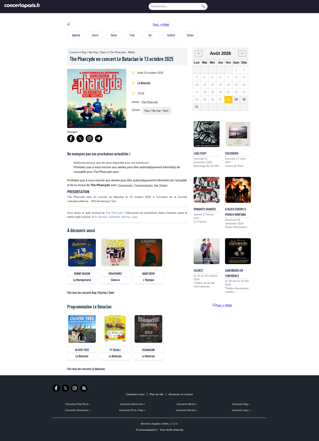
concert (74, 52)
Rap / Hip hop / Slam (94, 52)
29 (236, 99)
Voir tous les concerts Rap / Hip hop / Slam (90, 292)
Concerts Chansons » (77, 410)
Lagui (134, 216)
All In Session (99, 216)
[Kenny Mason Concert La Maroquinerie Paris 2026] (82, 252)
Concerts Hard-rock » (132, 404)
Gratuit (171, 35)
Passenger (231, 153)
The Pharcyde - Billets (122, 52)
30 (244, 99)
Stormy (126, 216)
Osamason (148, 350)
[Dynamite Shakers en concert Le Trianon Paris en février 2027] (206, 190)
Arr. (150, 35)
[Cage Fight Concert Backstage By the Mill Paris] (206, 134)
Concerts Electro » (187, 410)
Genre (95, 35)
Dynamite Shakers (205, 209)
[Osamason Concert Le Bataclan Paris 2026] (148, 329)
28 (228, 99)
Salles (190, 35)
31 (196, 106)
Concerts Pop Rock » (78, 404)
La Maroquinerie (82, 280)
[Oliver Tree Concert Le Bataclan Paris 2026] (82, 329)
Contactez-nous (135, 394)
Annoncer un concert (181, 394)
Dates (114, 35)
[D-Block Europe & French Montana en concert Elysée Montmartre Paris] (238, 190)
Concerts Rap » (241, 404)
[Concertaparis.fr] (22, 6)
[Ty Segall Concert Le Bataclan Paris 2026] (115, 329)
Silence (198, 270)
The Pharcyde (149, 101)
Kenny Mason (82, 273)
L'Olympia (148, 280)
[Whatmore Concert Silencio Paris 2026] (115, 252)
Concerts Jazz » (241, 410)
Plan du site (156, 394)
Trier (132, 35)
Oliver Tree (82, 350)
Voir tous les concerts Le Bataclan (86, 369)
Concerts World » (187, 404)
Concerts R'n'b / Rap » (132, 410)
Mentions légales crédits (155, 423)
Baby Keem (148, 273)
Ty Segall (115, 350)
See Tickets (160, 185)
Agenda (76, 35)
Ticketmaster (125, 185)
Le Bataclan (144, 83)
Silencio (115, 280)
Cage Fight (200, 153)
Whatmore (115, 273)
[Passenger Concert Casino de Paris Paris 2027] (238, 134)
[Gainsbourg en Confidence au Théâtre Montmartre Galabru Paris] (238, 251)
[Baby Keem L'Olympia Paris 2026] (148, 252)
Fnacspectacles (143, 185)
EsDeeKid (114, 216)
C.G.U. (174, 423)
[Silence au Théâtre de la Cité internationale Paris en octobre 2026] (206, 251)
